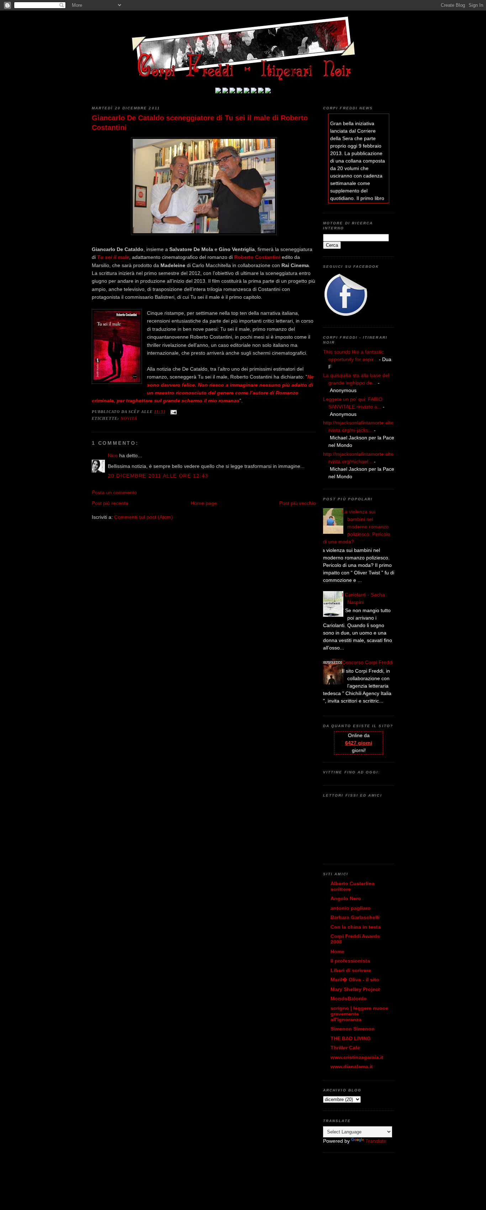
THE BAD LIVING (351, 1038)
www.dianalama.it (352, 1066)
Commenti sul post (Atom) (143, 517)
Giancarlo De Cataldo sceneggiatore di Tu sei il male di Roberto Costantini (200, 122)
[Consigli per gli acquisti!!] (239, 91)
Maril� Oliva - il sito (355, 979)
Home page (204, 503)
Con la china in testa (356, 927)
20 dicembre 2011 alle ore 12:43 (158, 476)
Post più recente (110, 503)
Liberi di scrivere (351, 970)
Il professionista (350, 961)
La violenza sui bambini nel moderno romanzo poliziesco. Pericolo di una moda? (356, 526)
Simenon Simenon (353, 1029)
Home (337, 951)
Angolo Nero (346, 898)
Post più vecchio (297, 503)
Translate (375, 1141)
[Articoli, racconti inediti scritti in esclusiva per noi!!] (254, 91)
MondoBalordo (349, 998)
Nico (113, 455)
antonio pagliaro (351, 908)
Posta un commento (114, 492)
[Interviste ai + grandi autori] (232, 91)
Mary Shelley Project (355, 989)
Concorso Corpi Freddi (367, 662)
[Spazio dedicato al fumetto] (261, 91)
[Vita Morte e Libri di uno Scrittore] (246, 91)
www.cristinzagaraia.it (357, 1057)
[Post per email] (172, 412)
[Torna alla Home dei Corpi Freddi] (218, 91)
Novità (129, 418)
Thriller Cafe (345, 1047)
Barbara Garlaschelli (355, 917)
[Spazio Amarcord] (268, 91)
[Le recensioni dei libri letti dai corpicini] (225, 91)
